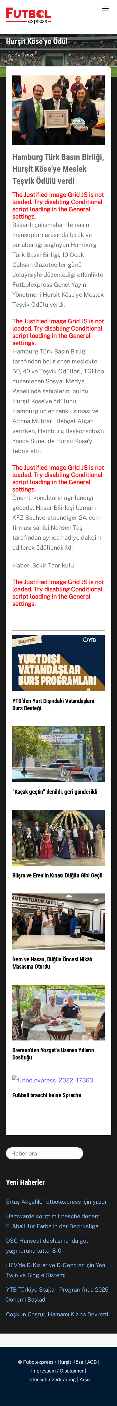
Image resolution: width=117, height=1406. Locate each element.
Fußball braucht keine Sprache (46, 1095)
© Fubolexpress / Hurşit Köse (50, 1362)
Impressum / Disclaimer (57, 1371)
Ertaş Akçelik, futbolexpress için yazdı (56, 1201)
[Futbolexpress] (28, 21)
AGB (92, 1362)
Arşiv (85, 1379)
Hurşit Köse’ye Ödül (37, 41)
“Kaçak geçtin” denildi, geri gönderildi (55, 791)
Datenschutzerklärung (51, 1379)
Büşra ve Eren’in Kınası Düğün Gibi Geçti (57, 875)
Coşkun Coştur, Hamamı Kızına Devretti (57, 1314)
